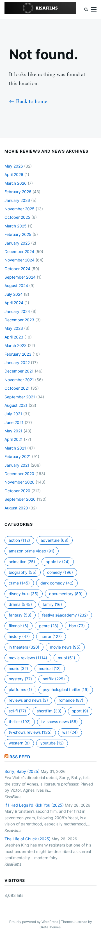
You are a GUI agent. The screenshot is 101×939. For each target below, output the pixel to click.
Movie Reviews (28, 657)
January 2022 (17, 362)
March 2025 (15, 226)
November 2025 (19, 208)
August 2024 (16, 285)
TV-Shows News (59, 721)
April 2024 (13, 302)
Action (19, 540)
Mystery (20, 678)
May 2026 (13, 166)
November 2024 (19, 260)
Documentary (65, 593)
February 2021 (17, 456)
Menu (94, 9)
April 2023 (13, 337)
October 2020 (17, 490)
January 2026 (17, 200)
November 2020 (19, 482)
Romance (71, 700)
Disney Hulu (23, 593)
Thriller (20, 721)
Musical (50, 668)
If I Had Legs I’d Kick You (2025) (34, 805)
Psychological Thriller (66, 689)
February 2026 (17, 191)
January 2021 (16, 465)
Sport (80, 710)
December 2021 (19, 371)
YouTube (52, 743)
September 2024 (20, 277)
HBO (77, 625)
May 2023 (13, 328)
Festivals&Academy (65, 615)
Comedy (60, 572)
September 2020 (20, 499)
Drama (20, 604)
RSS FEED (20, 756)
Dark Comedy (57, 583)
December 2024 (19, 251)
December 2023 (19, 319)
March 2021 (15, 448)
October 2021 (17, 388)
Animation (22, 561)
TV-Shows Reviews (30, 732)
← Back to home (28, 101)
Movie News (65, 647)
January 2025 (17, 243)
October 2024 (17, 268)
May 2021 (13, 430)
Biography (22, 572)
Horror (51, 636)
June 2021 (14, 422)
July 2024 (13, 294)
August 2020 (16, 507)
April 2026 (13, 174)
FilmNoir (18, 625)
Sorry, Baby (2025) (22, 771)
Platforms (20, 689)
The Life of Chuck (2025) (27, 838)
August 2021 (15, 405)
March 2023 (15, 345)
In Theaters (24, 647)
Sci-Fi (17, 710)
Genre (48, 625)
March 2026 (15, 183)
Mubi (66, 657)
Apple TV (58, 561)
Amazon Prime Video (31, 550)
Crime (19, 583)
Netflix (54, 678)
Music (18, 668)
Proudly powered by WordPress (34, 922)
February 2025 (17, 234)
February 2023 (17, 354)
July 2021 (13, 413)
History (19, 636)
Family (52, 604)
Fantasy (20, 615)
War (70, 732)
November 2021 (19, 379)
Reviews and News (28, 700)
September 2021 (19, 396)
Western (19, 743)
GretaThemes (50, 927)
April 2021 (13, 439)
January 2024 (17, 311)
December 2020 (19, 473)
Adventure (54, 540)
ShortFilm (49, 710)
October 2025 (17, 217)
